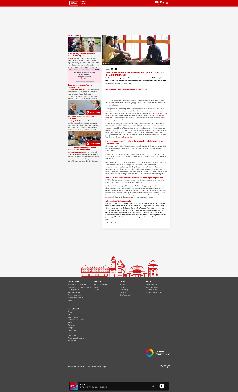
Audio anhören (93, 112)
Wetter (96, 287)
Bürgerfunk (72, 333)
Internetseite (127, 137)
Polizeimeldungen (74, 295)
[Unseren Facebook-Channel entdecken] (164, 366)
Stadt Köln (156, 113)
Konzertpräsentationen (153, 292)
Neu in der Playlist (152, 284)
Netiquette (71, 328)
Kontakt (70, 322)
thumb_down (158, 386)
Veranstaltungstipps (101, 284)
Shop (69, 315)
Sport (70, 300)
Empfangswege (125, 295)
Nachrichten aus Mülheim (77, 284)
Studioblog (124, 290)
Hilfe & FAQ (72, 330)
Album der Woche (152, 287)
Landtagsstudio (73, 290)
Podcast (123, 287)
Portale (127, 169)
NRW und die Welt (74, 292)
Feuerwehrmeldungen (75, 297)
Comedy (123, 292)
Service (97, 281)
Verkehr (96, 290)
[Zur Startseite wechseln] (73, 3)
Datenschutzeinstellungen (97, 367)
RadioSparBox (73, 317)
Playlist (122, 284)
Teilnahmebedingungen (76, 338)
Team (70, 312)
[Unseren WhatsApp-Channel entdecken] (161, 366)
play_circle (162, 386)
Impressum (72, 341)
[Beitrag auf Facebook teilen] (112, 69)
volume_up (153, 386)
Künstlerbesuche (151, 290)
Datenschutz (72, 335)
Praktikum (71, 325)
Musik (148, 281)
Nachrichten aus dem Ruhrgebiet (79, 287)
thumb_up (166, 386)
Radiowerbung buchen (76, 320)
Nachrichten (73, 281)
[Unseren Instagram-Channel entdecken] (168, 366)
